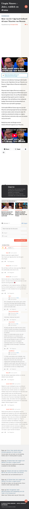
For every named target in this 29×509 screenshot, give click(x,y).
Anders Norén (12, 506)
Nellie (17, 297)
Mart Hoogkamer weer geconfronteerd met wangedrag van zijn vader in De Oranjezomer (12, 491)
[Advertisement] (14, 41)
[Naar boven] (26, 501)
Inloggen (25, 223)
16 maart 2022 (14, 24)
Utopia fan (11, 187)
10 (27, 24)
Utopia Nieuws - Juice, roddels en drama (10, 7)
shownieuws (5, 16)
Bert (17, 313)
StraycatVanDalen (14, 311)
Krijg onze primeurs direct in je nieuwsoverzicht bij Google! (12, 75)
